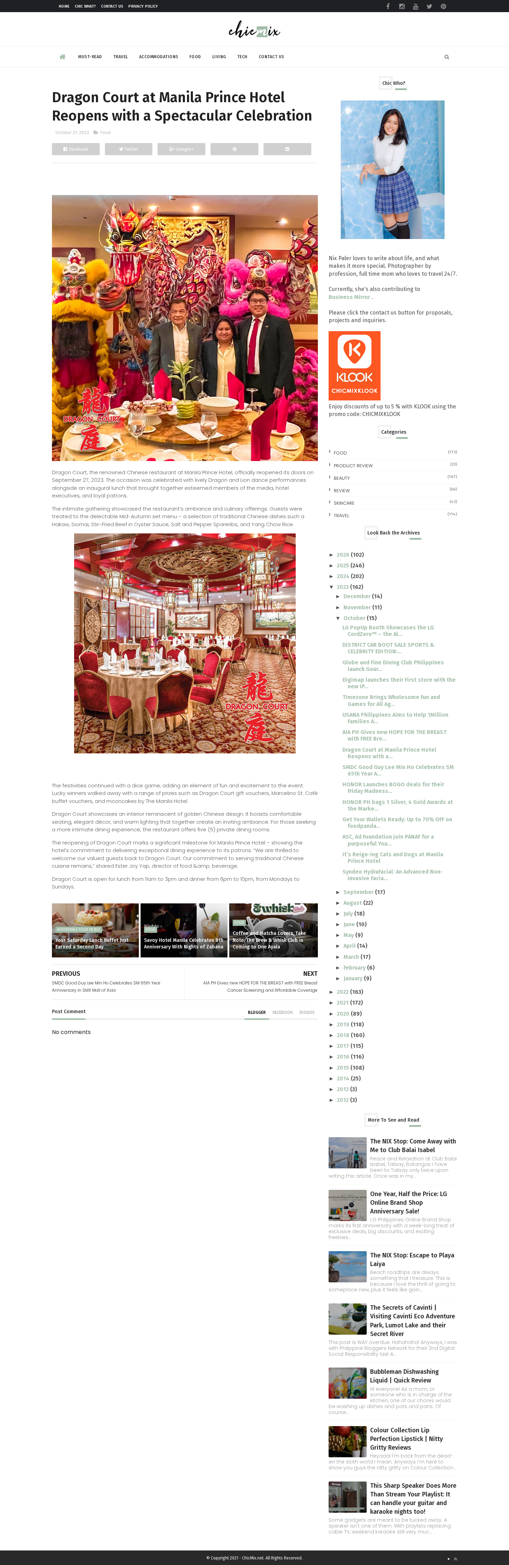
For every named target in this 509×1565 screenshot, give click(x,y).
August (353, 903)
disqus (307, 1012)
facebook (283, 1012)
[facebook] (388, 6)
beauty (342, 478)
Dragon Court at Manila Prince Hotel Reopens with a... (389, 753)
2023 (343, 587)
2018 (344, 1035)
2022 (343, 992)
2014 (344, 1078)
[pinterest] (443, 6)
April (350, 946)
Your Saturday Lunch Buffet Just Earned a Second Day (91, 943)
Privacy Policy (143, 6)
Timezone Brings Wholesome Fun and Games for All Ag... (391, 700)
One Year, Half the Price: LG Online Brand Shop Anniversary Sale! (408, 1202)
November (357, 607)
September (359, 892)
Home (64, 6)
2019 (344, 1024)
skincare (344, 503)
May (349, 935)
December (357, 596)
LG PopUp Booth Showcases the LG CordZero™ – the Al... (388, 630)
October (355, 618)
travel (341, 515)
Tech (242, 56)
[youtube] (415, 6)
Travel (120, 56)
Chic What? (85, 6)
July (348, 913)
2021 (343, 1002)
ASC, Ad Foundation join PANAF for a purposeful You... (388, 840)
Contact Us (112, 6)
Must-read (90, 56)
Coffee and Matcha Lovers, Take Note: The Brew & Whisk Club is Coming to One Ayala (269, 940)
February (355, 967)
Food (195, 56)
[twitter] (429, 6)
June (349, 924)
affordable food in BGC (78, 930)
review (342, 490)
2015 (343, 1067)
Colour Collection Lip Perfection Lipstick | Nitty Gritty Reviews (406, 1438)
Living (219, 56)
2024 (344, 576)
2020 (344, 1013)
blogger (257, 1012)
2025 (343, 565)
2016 (344, 1056)
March (351, 957)
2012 (343, 1100)
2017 (343, 1046)
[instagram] (402, 6)
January (353, 978)
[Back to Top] (455, 1559)
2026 (344, 554)
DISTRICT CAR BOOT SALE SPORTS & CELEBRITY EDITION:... (388, 648)
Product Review (353, 465)
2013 (343, 1089)
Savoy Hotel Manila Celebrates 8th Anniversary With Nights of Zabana (183, 943)
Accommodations (158, 56)
